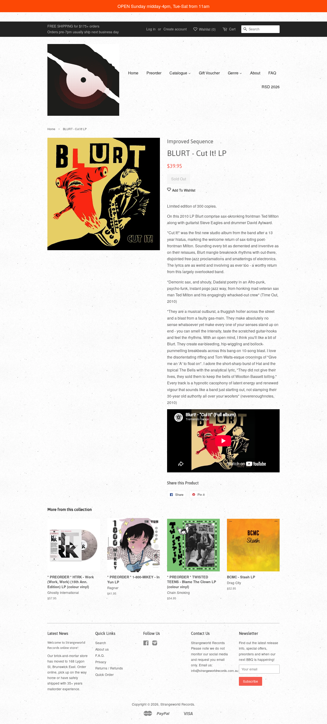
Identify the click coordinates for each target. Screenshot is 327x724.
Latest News (57, 633)
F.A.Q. (100, 655)
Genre (233, 73)
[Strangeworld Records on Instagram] (154, 643)
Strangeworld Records (177, 704)
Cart (232, 29)
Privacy (100, 661)
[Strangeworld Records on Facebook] (146, 643)
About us (102, 649)
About (255, 73)
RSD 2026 (271, 86)
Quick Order (104, 674)
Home (133, 73)
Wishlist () (207, 29)
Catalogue (178, 73)
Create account (175, 29)
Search (100, 642)
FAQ (272, 73)
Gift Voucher (209, 73)
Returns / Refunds (109, 668)
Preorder (154, 73)
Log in (151, 29)
